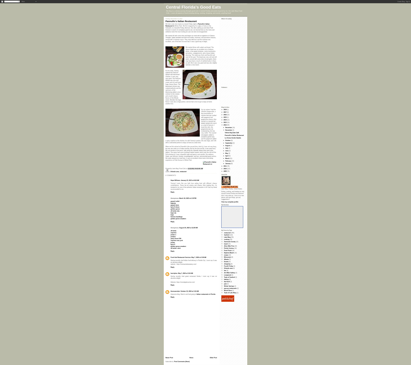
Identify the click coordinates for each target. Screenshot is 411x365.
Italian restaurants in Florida (206, 294)
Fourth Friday (228, 266)
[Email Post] (191, 170)
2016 (225, 115)
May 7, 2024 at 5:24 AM (185, 273)
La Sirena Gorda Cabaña (233, 138)
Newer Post (169, 357)
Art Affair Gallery (229, 273)
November (228, 130)
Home (191, 357)
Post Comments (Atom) (182, 361)
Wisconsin (227, 257)
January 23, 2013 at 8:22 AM (190, 180)
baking (226, 279)
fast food (227, 281)
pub (225, 284)
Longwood (227, 275)
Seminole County (229, 241)
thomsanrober (175, 291)
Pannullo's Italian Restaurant (181, 21)
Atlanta (226, 259)
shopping (227, 264)
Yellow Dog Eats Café (232, 132)
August (227, 145)
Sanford (226, 235)
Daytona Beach (229, 253)
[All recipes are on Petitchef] (233, 298)
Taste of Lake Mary (230, 293)
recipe (226, 255)
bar (225, 270)
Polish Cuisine (229, 248)
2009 (225, 171)
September (229, 143)
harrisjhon (174, 273)
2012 (225, 125)
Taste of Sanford (229, 277)
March (227, 158)
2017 (225, 112)
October (228, 140)
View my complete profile (229, 202)
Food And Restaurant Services (181, 257)
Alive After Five (229, 246)
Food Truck (228, 250)
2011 (225, 166)
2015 (225, 117)
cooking (226, 239)
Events (226, 261)
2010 (225, 168)
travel (226, 244)
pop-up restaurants (230, 288)
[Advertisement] (181, 341)
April (227, 156)
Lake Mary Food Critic (230, 187)
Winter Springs (229, 286)
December (228, 127)
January (228, 163)
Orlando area (174, 171)
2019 (225, 109)
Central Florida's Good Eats (193, 7)
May (226, 153)
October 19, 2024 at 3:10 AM (190, 291)
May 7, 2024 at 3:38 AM (198, 257)
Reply (172, 192)
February (228, 161)
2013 (225, 122)
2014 (225, 120)
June (227, 151)
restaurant (183, 171)
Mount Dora (228, 290)
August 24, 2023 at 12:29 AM (188, 228)
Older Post (213, 357)
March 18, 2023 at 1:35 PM (187, 198)
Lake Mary (227, 237)
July (227, 148)
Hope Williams (175, 180)
